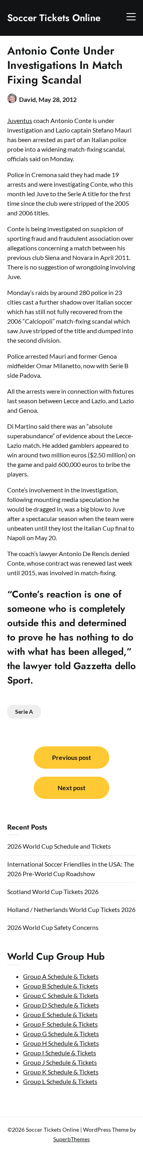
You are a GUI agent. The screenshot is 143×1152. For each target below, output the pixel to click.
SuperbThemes (71, 1139)
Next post (71, 787)
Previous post (71, 757)
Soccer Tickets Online (53, 18)
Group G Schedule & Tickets (61, 1033)
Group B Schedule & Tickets (60, 986)
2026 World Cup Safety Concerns (53, 927)
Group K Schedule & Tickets (61, 1072)
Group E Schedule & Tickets (60, 1014)
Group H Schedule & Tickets (61, 1043)
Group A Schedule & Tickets (61, 976)
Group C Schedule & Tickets (61, 995)
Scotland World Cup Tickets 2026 (53, 891)
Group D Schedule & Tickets (61, 1005)
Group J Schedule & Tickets (60, 1062)
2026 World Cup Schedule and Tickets (59, 846)
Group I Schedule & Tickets (59, 1052)
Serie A (24, 711)
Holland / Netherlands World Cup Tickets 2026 (71, 909)
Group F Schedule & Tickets (60, 1024)
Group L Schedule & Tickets (60, 1081)
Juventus (19, 120)
